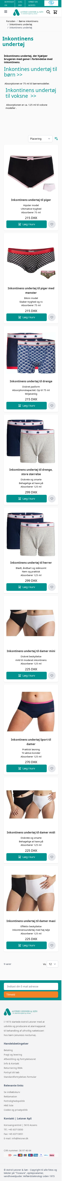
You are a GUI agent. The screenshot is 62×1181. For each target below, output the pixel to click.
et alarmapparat (36, 1026)
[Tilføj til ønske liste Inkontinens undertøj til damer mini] (52, 675)
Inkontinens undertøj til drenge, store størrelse (31, 472)
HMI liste (8, 1105)
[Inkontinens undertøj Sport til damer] (31, 711)
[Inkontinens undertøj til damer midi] (31, 804)
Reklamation (10, 1096)
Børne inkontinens (28, 21)
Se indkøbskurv (12, 1092)
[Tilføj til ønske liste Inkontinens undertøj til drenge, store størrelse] (52, 498)
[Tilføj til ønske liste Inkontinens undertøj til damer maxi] (52, 945)
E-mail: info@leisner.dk (16, 1138)
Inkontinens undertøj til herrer (31, 562)
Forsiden (10, 21)
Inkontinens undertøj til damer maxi (31, 921)
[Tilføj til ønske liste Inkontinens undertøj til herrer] (52, 587)
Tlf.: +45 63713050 (13, 1129)
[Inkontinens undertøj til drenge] (31, 353)
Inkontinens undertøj (21, 24)
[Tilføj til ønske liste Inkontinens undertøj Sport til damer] (52, 768)
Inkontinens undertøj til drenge (31, 381)
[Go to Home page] (28, 12)
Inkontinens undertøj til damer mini (31, 651)
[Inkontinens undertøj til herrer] (31, 534)
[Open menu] (6, 11)
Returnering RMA (13, 1067)
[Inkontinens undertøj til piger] (31, 171)
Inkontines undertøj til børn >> (30, 72)
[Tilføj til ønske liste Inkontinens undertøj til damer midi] (52, 857)
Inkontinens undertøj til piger (31, 200)
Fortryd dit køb (11, 1072)
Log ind (20, 4)
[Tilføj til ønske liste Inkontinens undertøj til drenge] (52, 405)
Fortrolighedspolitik (14, 1100)
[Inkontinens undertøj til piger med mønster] (31, 260)
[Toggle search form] (48, 12)
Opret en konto (33, 4)
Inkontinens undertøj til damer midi (31, 832)
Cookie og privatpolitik (16, 1109)
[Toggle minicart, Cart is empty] (55, 12)
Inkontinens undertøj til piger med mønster (31, 290)
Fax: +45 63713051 (13, 1133)
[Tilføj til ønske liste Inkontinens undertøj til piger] (52, 224)
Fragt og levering (13, 1054)
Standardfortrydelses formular (20, 1076)
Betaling (8, 1050)
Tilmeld (10, 994)
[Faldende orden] (56, 139)
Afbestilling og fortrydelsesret (20, 1059)
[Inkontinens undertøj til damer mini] (31, 623)
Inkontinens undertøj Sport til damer (31, 742)
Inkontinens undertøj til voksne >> (31, 93)
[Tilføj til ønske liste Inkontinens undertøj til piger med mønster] (52, 317)
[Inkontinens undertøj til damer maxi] (31, 893)
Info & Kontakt (11, 1063)
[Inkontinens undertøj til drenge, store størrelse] (31, 441)
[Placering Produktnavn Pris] (40, 138)
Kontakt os (9, 4)
